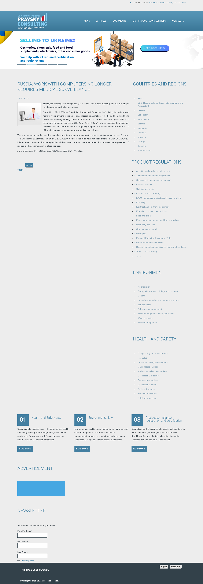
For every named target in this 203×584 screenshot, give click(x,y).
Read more (25, 448)
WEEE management (147, 322)
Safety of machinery (147, 394)
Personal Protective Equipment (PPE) (153, 238)
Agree (164, 566)
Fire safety (143, 358)
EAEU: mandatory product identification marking (158, 198)
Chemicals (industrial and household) (153, 180)
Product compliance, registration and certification (164, 419)
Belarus (141, 124)
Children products (144, 184)
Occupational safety (147, 385)
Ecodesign (141, 202)
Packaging (141, 234)
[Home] (32, 21)
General (141, 296)
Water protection (145, 318)
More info (176, 566)
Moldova (142, 137)
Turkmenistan (144, 150)
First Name (22, 541)
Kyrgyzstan (143, 128)
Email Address (24, 531)
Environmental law (101, 418)
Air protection (144, 287)
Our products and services (149, 20)
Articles (101, 20)
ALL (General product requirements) (153, 171)
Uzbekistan (143, 115)
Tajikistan (142, 146)
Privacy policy (27, 561)
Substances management (150, 309)
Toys (138, 256)
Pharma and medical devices (149, 242)
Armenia (142, 133)
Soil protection (144, 305)
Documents (119, 20)
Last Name (22, 552)
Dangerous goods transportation (153, 353)
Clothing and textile (145, 189)
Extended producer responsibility (151, 211)
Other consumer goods (147, 229)
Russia (141, 98)
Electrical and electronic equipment (152, 207)
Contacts (178, 20)
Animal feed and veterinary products (153, 176)
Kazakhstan (143, 119)
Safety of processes (147, 398)
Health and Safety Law (46, 418)
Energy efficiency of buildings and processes (159, 291)
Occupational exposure (148, 376)
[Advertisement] (41, 488)
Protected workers (146, 389)
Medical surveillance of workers (152, 371)
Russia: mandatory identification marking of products (161, 247)
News (87, 20)
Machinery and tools (145, 225)
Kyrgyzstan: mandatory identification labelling (157, 220)
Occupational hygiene (148, 380)
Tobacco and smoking (146, 251)
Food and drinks (144, 216)
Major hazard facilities (148, 367)
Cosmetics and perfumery (148, 193)
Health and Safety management (153, 362)
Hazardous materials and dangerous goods (158, 300)
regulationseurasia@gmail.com (167, 2)
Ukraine (141, 110)
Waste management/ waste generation (156, 314)
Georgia (141, 141)
